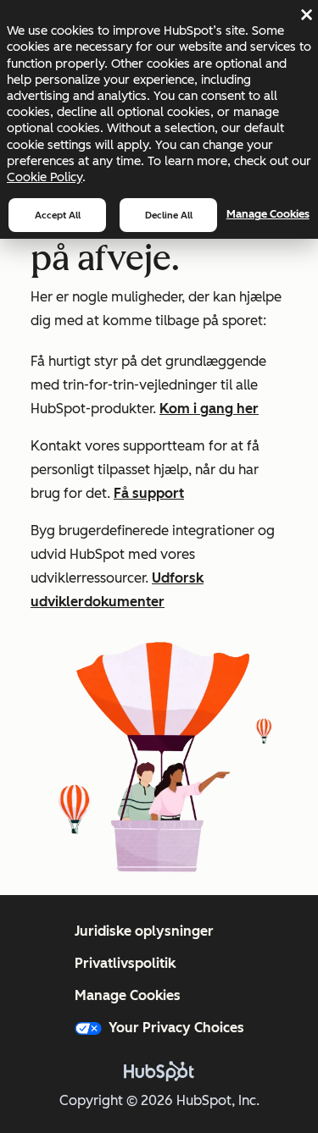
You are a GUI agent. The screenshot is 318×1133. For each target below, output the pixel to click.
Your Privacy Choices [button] (176, 1028)
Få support (149, 493)
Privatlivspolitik (125, 963)
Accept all (58, 215)
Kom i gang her (209, 409)
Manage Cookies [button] (128, 995)
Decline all (168, 215)
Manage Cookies (268, 213)
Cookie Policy (44, 177)
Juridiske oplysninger (144, 931)
